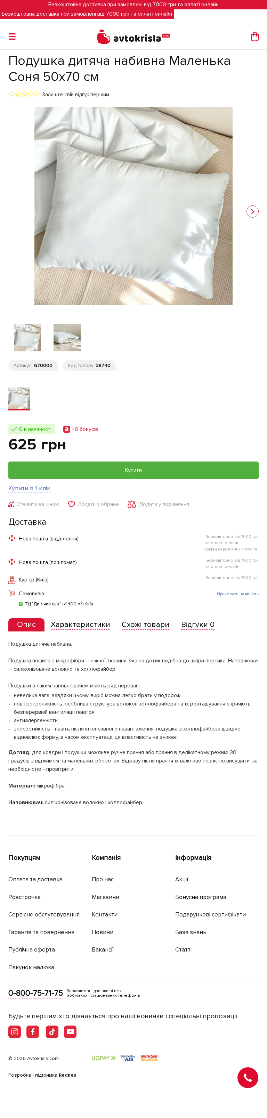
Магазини (105, 897)
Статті (183, 949)
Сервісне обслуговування (44, 914)
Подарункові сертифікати (210, 914)
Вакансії (103, 949)
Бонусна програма (200, 897)
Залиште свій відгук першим (75, 94)
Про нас (103, 879)
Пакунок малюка (31, 967)
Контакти (105, 914)
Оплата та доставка (35, 879)
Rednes (67, 1075)
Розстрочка (24, 897)
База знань (191, 932)
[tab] (26, 625)
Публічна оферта (31, 949)
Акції (181, 879)
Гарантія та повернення (41, 932)
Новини (102, 932)
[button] (252, 211)
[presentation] (26, 624)
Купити (133, 470)
